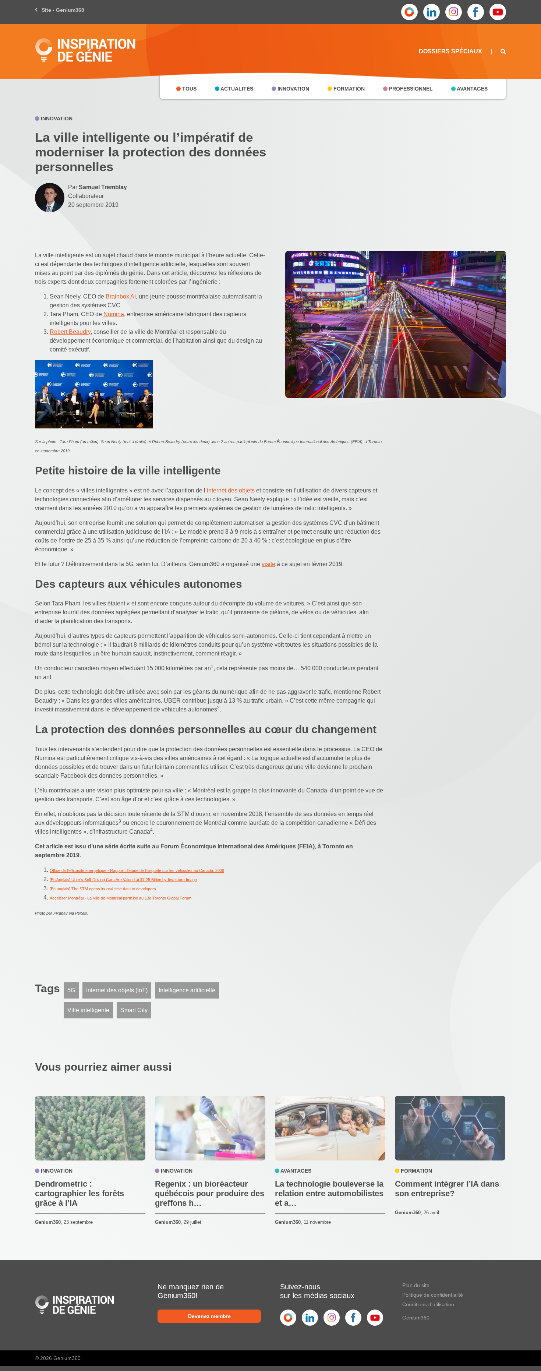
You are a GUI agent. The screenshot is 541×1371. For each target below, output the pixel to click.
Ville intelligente (88, 1010)
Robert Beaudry (70, 332)
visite (268, 564)
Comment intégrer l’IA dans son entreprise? (447, 1188)
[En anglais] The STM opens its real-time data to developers (103, 889)
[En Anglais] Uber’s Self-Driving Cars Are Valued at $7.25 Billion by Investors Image (123, 879)
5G (71, 990)
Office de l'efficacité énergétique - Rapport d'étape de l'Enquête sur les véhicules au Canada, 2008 (137, 870)
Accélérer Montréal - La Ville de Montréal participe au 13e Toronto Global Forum (120, 898)
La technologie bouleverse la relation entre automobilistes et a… (329, 1193)
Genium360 (415, 1318)
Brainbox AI (121, 296)
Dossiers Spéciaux (450, 51)
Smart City (134, 1010)
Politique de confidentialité (432, 1295)
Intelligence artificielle (187, 990)
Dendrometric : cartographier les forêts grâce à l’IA (79, 1193)
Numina (113, 314)
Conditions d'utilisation (428, 1304)
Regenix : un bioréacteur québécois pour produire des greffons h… (209, 1193)
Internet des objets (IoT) (117, 990)
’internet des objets (230, 490)
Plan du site (415, 1285)
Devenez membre (209, 1316)
